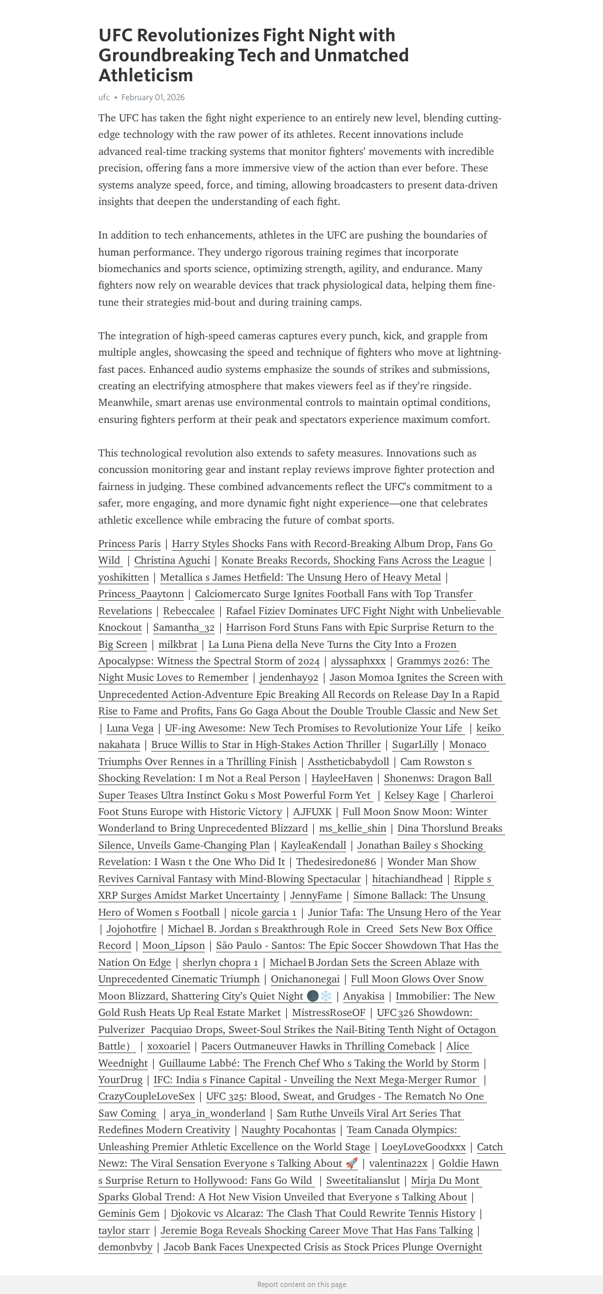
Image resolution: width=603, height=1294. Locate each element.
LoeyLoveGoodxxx (424, 1146)
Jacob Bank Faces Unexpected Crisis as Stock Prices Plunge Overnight (323, 1246)
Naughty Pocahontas (288, 1129)
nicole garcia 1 (264, 912)
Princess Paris (129, 543)
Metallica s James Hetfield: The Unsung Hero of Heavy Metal (300, 577)
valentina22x (398, 1163)
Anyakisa (364, 995)
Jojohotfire (132, 928)
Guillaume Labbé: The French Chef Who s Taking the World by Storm (319, 1063)
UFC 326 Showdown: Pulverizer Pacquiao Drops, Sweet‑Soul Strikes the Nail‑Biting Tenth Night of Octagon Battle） (298, 1029)
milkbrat (177, 644)
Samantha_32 (184, 627)
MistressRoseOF (329, 1012)
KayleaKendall (313, 845)
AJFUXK (312, 811)
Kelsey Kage (412, 795)
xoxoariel (168, 1046)
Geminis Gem (129, 1213)
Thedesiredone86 (336, 861)
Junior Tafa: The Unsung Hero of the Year (404, 912)
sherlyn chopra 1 (221, 962)
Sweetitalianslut (363, 1180)
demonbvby (125, 1246)
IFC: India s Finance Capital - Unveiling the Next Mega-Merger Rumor (316, 1079)
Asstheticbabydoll (348, 761)
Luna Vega (130, 728)
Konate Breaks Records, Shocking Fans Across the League (353, 560)
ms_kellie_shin (352, 828)
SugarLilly (415, 744)
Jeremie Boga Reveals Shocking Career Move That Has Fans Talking (317, 1230)
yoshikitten (123, 577)
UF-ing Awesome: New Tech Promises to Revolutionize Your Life (315, 728)
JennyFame (316, 895)
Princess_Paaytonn (141, 593)
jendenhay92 (289, 677)
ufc (104, 97)
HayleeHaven (342, 778)
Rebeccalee (189, 610)
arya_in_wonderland (218, 1113)
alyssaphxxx (358, 660)
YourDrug (120, 1079)
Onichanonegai (305, 978)
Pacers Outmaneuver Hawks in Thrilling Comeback (318, 1046)
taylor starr (124, 1230)
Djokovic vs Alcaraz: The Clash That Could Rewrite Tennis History (323, 1213)
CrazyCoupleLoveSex (146, 1096)
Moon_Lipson (174, 945)
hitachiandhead (407, 878)
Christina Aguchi (172, 560)
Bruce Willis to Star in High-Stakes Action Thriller (266, 744)
